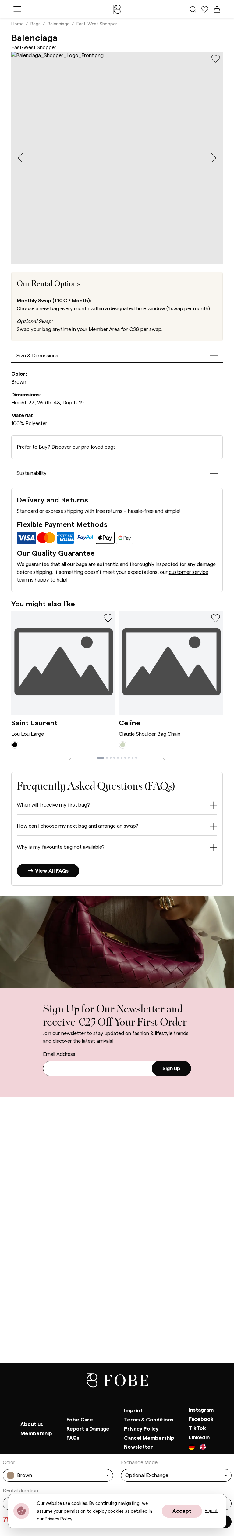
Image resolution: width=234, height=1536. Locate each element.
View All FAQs (51, 871)
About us (31, 1424)
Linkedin (199, 1437)
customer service (188, 572)
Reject (211, 1511)
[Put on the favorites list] (215, 59)
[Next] (164, 760)
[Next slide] (214, 158)
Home (17, 24)
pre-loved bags (98, 447)
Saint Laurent (34, 723)
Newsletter (138, 1447)
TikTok (197, 1428)
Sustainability (31, 473)
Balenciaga (58, 24)
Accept (181, 1511)
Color (9, 1462)
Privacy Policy (141, 1429)
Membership (36, 1433)
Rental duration (20, 1490)
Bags (35, 24)
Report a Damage (87, 1429)
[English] (203, 1448)
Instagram (201, 1410)
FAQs (72, 1438)
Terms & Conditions (148, 1419)
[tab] (100, 758)
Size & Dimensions (37, 355)
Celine (129, 723)
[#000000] (15, 744)
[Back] (70, 760)
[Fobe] (117, 9)
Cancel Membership (149, 1438)
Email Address (59, 1054)
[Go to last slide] (20, 158)
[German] (194, 1448)
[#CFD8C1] (122, 744)
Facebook (201, 1419)
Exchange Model (139, 1462)
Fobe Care (79, 1419)
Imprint (133, 1411)
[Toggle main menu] (17, 9)
